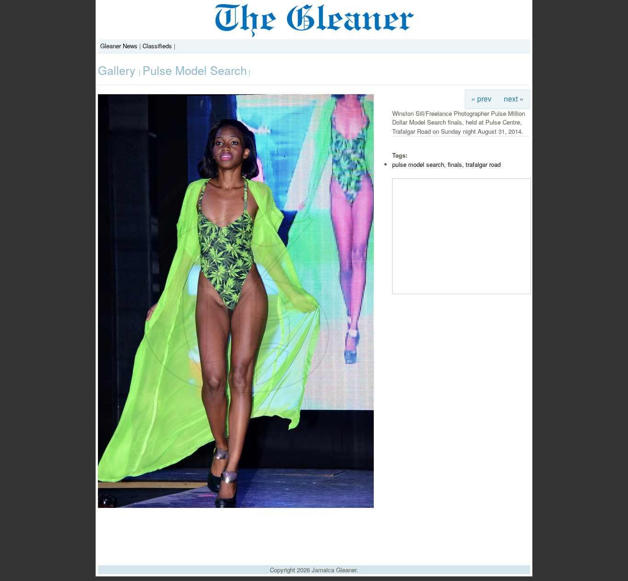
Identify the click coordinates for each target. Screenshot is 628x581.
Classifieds (157, 45)
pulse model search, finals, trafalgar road (446, 164)
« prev (481, 98)
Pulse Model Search (195, 70)
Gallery (118, 70)
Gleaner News (118, 45)
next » (514, 98)
